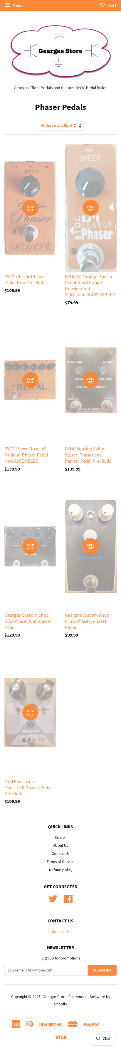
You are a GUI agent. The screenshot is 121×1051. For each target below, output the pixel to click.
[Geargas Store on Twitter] (52, 900)
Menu (17, 5)
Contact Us (60, 853)
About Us (60, 845)
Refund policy (60, 869)
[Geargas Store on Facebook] (68, 900)
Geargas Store (55, 996)
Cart (112, 5)
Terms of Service (61, 861)
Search (60, 837)
